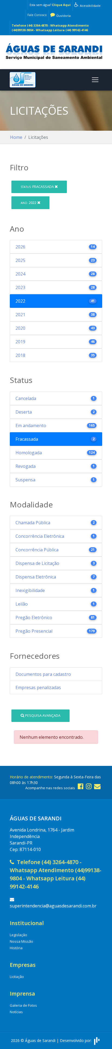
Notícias (16, 1011)
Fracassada (38, 186)
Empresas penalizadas (38, 687)
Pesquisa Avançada (42, 715)
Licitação (17, 976)
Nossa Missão (21, 941)
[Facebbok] (80, 786)
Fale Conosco (37, 15)
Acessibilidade (90, 6)
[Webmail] (97, 786)
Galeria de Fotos (23, 1005)
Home (16, 137)
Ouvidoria (63, 16)
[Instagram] (89, 786)
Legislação (18, 934)
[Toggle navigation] (95, 80)
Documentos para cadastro (43, 674)
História (16, 947)
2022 (29, 202)
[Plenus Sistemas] (97, 1040)
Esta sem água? (50, 5)
